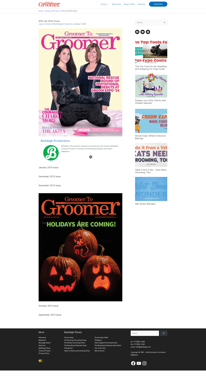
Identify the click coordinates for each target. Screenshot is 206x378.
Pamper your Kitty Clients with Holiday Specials (150, 101)
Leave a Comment (45, 24)
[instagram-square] (148, 32)
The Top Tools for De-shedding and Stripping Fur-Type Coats (151, 67)
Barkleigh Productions (64, 24)
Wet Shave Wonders (145, 204)
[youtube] (142, 32)
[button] (108, 4)
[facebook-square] (137, 32)
